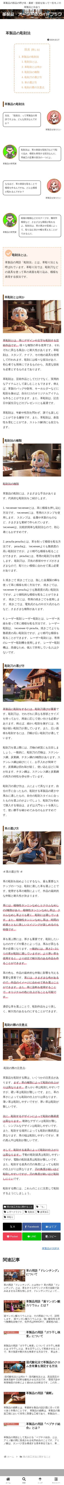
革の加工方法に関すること (20, 1207)
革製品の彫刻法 (30, 56)
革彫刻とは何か (33, 66)
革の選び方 (31, 82)
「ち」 (42, 1207)
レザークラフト (14, 1212)
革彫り (10, 1217)
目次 (27, 49)
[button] (51, 1236)
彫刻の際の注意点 (34, 87)
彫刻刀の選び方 (33, 77)
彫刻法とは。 (32, 61)
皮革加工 (44, 1212)
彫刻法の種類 (32, 72)
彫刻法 (31, 1212)
